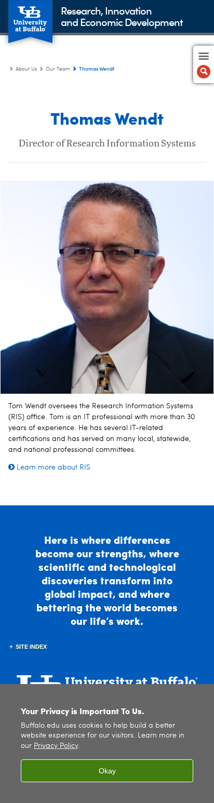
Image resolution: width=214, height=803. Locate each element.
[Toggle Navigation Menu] (203, 64)
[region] (107, 743)
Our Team (58, 69)
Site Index (31, 647)
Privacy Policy (56, 746)
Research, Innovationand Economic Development (122, 16)
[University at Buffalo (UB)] (30, 16)
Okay (107, 771)
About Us (26, 69)
